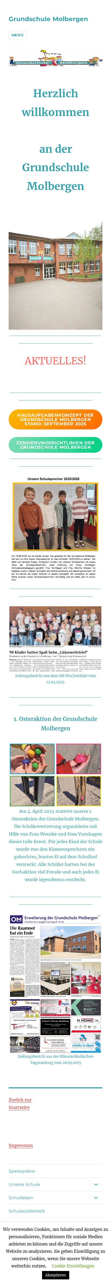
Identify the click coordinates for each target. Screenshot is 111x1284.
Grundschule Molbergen (48, 19)
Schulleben (21, 1197)
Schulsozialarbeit (27, 1211)
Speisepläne (22, 1171)
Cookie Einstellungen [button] (73, 1266)
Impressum (21, 1145)
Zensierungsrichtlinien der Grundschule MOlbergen (55, 445)
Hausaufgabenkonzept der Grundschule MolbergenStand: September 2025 (55, 419)
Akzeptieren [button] (55, 1275)
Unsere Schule (24, 1184)
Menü (17, 35)
